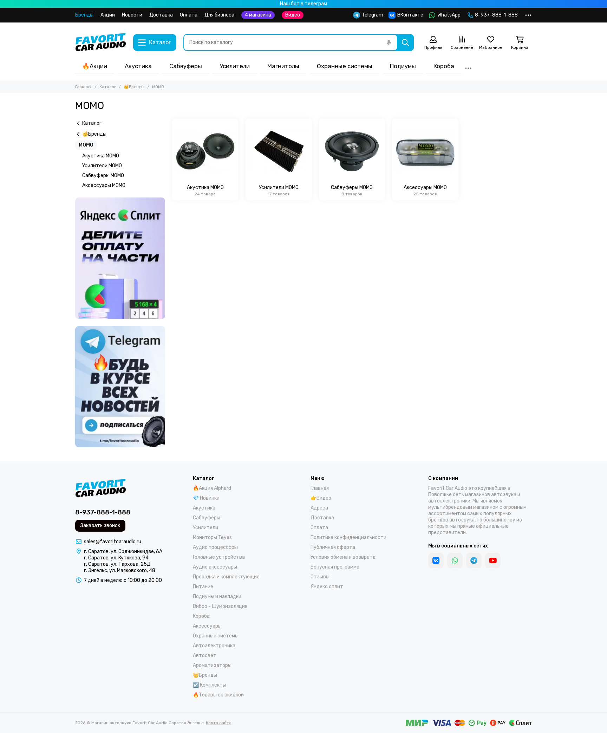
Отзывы (320, 577)
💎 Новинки (206, 498)
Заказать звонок (100, 525)
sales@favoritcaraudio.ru (112, 542)
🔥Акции (94, 66)
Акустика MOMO (100, 156)
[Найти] (405, 42)
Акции (107, 15)
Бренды (84, 15)
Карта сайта (218, 722)
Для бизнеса (219, 15)
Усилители (235, 66)
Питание (203, 587)
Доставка (161, 15)
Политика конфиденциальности (348, 537)
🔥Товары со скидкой (218, 695)
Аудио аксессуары (215, 567)
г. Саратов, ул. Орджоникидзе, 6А (123, 551)
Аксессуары (207, 626)
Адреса (319, 508)
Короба (443, 66)
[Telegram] (474, 560)
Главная (83, 86)
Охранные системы (344, 66)
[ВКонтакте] (436, 560)
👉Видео (321, 498)
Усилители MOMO (102, 166)
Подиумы (403, 66)
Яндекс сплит (327, 587)
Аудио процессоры (215, 547)
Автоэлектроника (214, 646)
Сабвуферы (185, 66)
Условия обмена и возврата (343, 557)
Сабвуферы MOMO (103, 176)
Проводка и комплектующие (226, 577)
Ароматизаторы (212, 665)
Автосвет (204, 656)
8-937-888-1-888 (496, 15)
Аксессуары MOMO (103, 185)
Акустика (138, 66)
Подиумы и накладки (217, 596)
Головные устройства (219, 557)
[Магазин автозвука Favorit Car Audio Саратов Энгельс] (100, 43)
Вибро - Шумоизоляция (220, 606)
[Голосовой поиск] (388, 42)
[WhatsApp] (455, 560)
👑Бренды (134, 86)
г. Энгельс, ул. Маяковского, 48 (119, 570)
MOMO (86, 145)
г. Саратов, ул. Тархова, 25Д (117, 564)
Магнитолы (283, 66)
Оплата (188, 15)
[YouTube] (493, 560)
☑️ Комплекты (209, 685)
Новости (132, 15)
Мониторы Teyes (212, 537)
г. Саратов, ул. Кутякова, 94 (116, 558)
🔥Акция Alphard (212, 488)
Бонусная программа (335, 567)
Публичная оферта (333, 547)
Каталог (107, 86)
